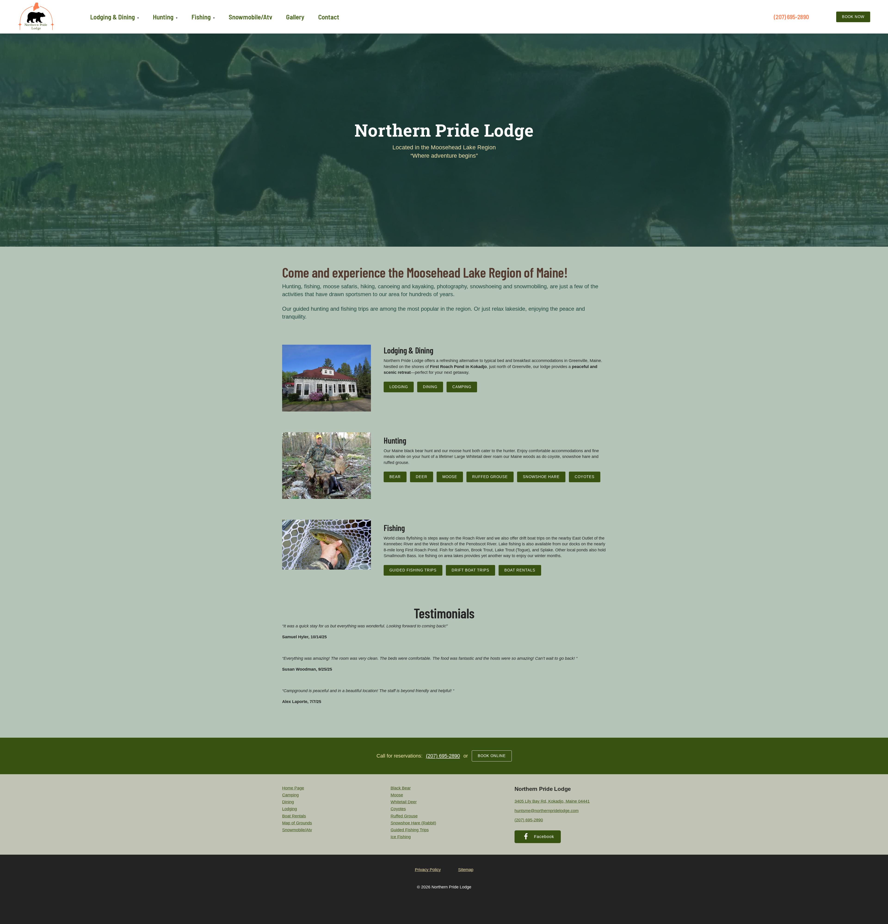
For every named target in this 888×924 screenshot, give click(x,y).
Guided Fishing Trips (413, 570)
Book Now (853, 17)
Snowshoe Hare (541, 477)
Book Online (492, 756)
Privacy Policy (428, 869)
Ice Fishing (401, 837)
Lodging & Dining (112, 17)
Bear (395, 477)
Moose (449, 477)
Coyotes (585, 477)
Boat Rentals (519, 570)
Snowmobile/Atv (250, 17)
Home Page (293, 788)
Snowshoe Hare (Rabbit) (413, 823)
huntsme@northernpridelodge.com (547, 810)
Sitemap (465, 869)
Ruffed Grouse (490, 477)
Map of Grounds (297, 823)
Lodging (398, 387)
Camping (461, 387)
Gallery (295, 17)
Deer (421, 477)
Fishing (201, 17)
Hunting (163, 17)
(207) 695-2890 (791, 16)
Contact (328, 17)
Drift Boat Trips (470, 570)
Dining (430, 387)
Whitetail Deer (404, 802)
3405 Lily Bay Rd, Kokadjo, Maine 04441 (552, 801)
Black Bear (401, 788)
